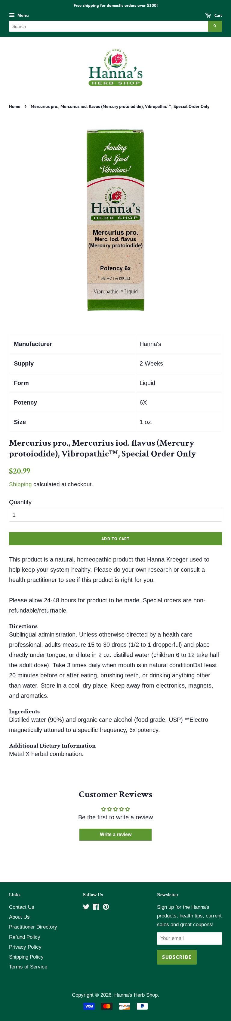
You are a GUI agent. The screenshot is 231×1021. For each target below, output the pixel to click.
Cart (217, 15)
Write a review (115, 834)
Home (14, 106)
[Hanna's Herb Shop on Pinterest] (106, 908)
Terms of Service (28, 967)
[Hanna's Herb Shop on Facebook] (96, 908)
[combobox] (108, 26)
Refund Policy (24, 937)
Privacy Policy (25, 947)
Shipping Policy (26, 957)
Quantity (20, 502)
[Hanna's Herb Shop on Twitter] (86, 908)
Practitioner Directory (33, 927)
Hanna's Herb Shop (136, 995)
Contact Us (21, 907)
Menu (22, 15)
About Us (19, 917)
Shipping (20, 484)
